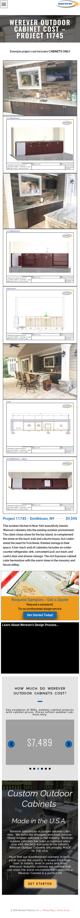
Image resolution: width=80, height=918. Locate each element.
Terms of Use (63, 910)
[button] (4, 4)
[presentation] (30, 769)
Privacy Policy (48, 910)
